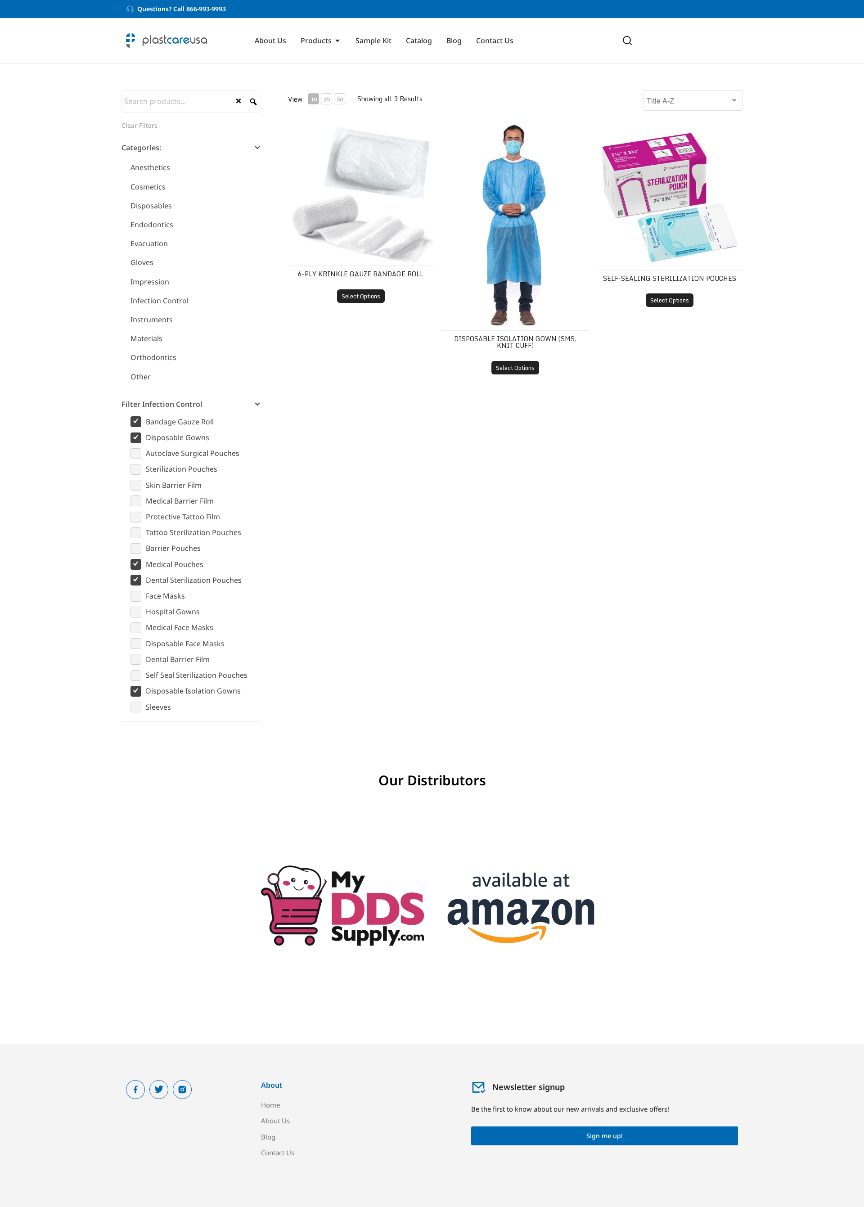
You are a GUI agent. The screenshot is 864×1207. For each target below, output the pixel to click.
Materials (146, 338)
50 (340, 99)
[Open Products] (337, 40)
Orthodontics (153, 357)
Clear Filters (140, 125)
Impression (149, 282)
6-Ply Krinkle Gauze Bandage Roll (360, 274)
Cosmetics (148, 187)
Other (140, 377)
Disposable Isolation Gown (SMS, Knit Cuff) (515, 342)
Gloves (141, 262)
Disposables (151, 206)
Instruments (151, 319)
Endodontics (151, 225)
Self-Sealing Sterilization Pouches (669, 278)
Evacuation (149, 243)
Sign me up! (604, 1135)
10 (313, 99)
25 (327, 99)
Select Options (361, 296)
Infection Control (159, 301)
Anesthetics (150, 167)
